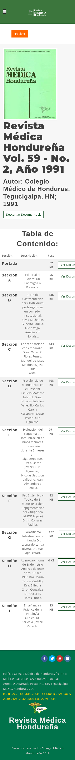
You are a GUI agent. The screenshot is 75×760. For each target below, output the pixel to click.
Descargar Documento (22, 214)
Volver (21, 34)
